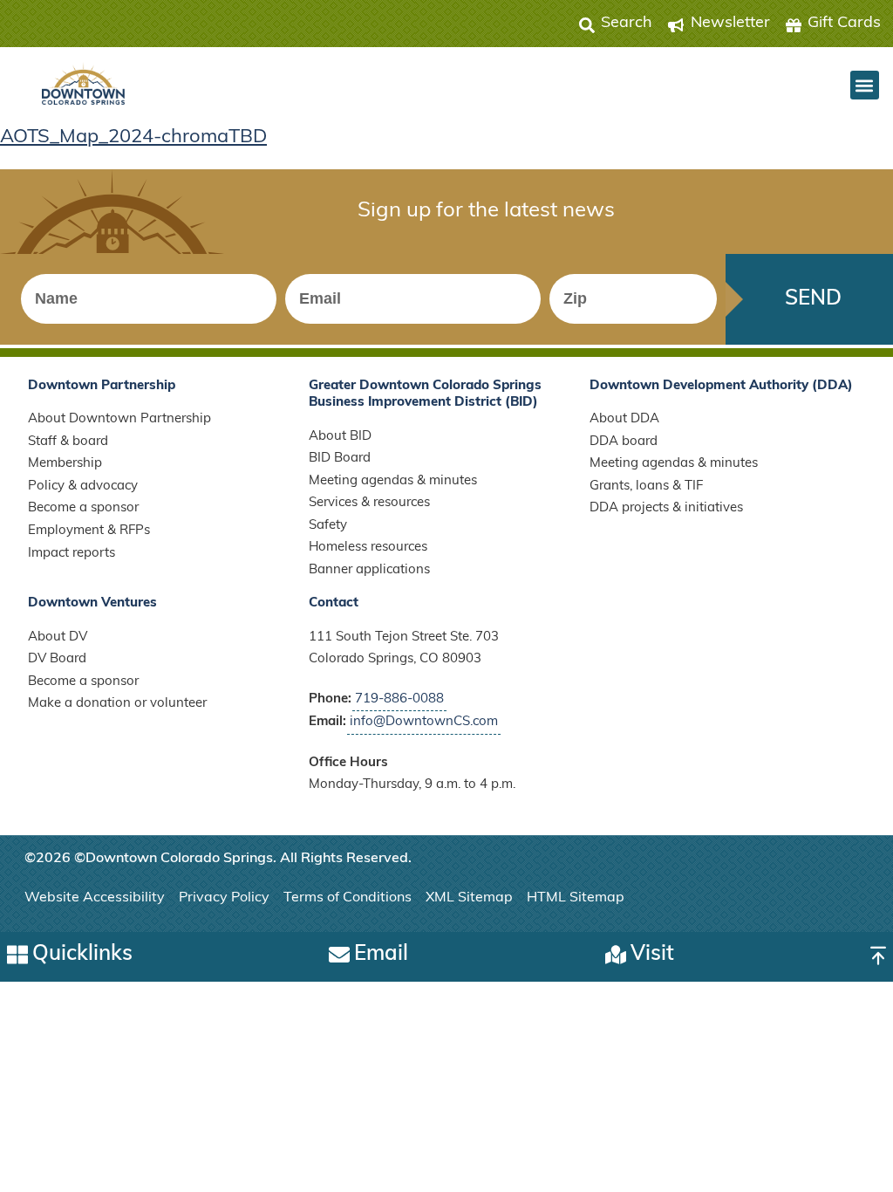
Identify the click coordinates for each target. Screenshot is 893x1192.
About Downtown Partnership (119, 419)
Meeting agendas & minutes (393, 481)
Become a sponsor (83, 508)
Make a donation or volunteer (117, 703)
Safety (328, 525)
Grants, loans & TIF (646, 486)
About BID (340, 436)
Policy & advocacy (83, 486)
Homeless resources (368, 547)
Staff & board (68, 442)
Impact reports (71, 553)
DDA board (624, 442)
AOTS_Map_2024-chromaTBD (133, 137)
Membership (65, 463)
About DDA (624, 419)
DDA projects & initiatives (666, 508)
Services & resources (369, 503)
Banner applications (369, 570)
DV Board (57, 659)
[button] (864, 85)
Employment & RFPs (89, 531)
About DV (57, 637)
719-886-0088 (399, 699)
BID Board (340, 458)
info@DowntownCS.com (424, 722)
